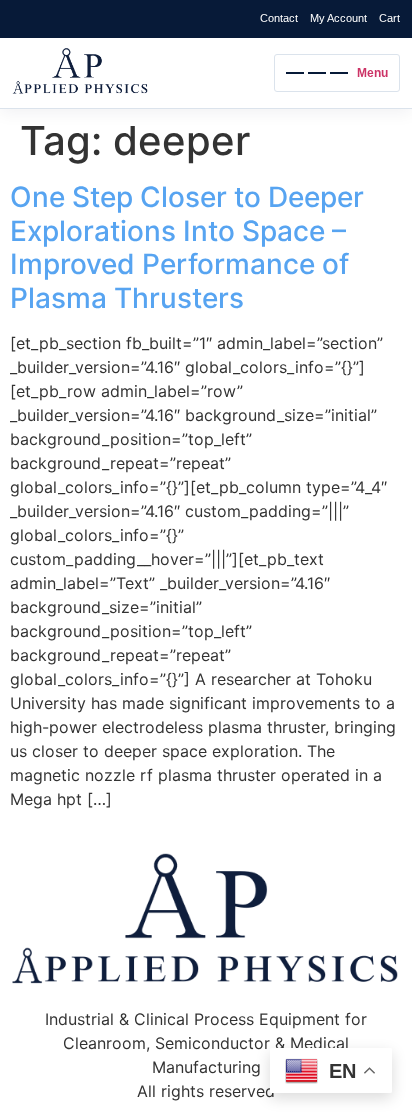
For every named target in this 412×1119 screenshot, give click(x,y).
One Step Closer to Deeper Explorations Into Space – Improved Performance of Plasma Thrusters (187, 247)
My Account (338, 18)
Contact (279, 18)
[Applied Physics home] (138, 73)
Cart (389, 18)
